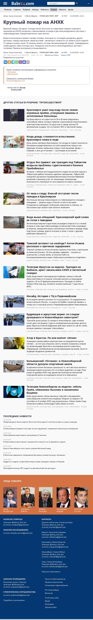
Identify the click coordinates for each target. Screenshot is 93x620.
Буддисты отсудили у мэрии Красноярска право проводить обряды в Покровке (34, 462)
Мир (56, 16)
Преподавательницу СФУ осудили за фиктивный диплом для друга (29, 468)
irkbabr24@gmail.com (57, 537)
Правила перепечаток (54, 582)
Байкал (75, 185)
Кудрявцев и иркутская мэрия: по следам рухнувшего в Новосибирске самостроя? (53, 316)
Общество (65, 153)
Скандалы (55, 260)
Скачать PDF (65, 55)
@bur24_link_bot (57, 525)
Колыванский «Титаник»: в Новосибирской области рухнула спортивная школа (54, 362)
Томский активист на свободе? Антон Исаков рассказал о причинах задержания (55, 245)
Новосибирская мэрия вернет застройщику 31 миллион (25, 435)
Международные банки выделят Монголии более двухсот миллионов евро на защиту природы (40, 422)
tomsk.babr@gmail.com (58, 567)
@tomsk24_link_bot (57, 564)
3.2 (17, 615)
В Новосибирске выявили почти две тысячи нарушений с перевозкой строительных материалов (40, 429)
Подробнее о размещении (14, 600)
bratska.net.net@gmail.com (22, 533)
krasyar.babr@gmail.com (58, 547)
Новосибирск (56, 307)
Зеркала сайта (51, 607)
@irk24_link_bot (56, 535)
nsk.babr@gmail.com (57, 557)
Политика (55, 331)
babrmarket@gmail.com (20, 595)
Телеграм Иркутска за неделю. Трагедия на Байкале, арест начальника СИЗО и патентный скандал (56, 270)
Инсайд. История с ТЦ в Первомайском (51, 296)
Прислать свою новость (51, 572)
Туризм (50, 185)
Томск (62, 260)
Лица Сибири (12, 481)
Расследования (59, 185)
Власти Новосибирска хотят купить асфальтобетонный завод (27, 448)
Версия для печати (52, 55)
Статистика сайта (52, 598)
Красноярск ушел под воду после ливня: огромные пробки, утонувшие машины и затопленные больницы (52, 112)
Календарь (49, 604)
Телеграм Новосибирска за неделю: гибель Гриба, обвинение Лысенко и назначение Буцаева (54, 389)
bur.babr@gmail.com (57, 527)
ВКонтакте (12, 74)
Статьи (54, 10)
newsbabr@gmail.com (15, 81)
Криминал (51, 289)
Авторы (35, 10)
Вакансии (49, 593)
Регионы (7, 10)
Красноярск (63, 130)
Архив (70, 10)
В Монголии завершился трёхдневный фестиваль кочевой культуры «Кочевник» (34, 455)
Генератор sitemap (55, 615)
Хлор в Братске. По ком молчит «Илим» (52, 338)
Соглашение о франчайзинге (56, 585)
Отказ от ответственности (55, 579)
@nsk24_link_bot (57, 554)
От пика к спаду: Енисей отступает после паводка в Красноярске (53, 195)
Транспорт (54, 130)
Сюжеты (17, 10)
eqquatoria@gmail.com (20, 587)
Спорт (66, 406)
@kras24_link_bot (57, 544)
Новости (62, 10)
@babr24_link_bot (19, 522)
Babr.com (22, 3)
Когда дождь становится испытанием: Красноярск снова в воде (51, 138)
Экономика (56, 354)
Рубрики (26, 10)
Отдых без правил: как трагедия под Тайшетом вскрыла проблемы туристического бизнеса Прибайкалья (56, 165)
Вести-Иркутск (31, 16)
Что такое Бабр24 (52, 590)
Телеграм (11, 72)
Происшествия (47, 16)
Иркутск (69, 185)
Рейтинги (45, 10)
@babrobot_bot (18, 584)
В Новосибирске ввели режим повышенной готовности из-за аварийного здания (34, 442)
